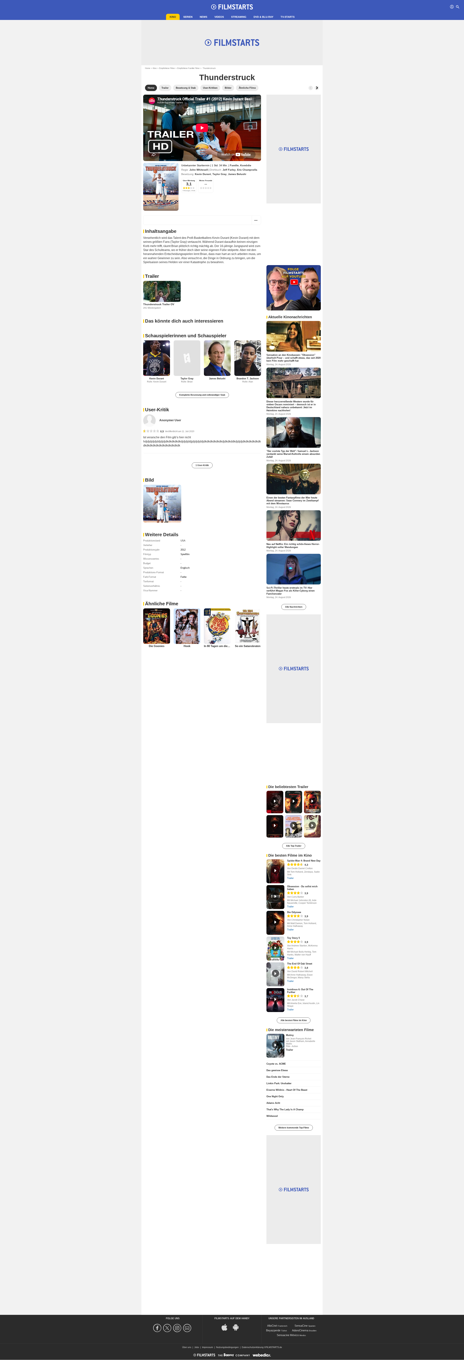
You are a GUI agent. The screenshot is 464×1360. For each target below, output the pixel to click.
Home (147, 68)
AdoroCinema (300, 1330)
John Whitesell (198, 169)
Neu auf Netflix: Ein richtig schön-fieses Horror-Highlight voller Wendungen (293, 545)
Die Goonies (156, 646)
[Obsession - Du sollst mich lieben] (275, 897)
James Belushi (237, 174)
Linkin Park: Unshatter (278, 1083)
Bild (149, 480)
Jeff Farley (229, 169)
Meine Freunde (205, 181)
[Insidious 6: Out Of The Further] (275, 1000)
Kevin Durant (203, 174)
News (203, 16)
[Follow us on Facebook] (157, 1328)
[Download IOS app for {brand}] (226, 1327)
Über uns (186, 1347)
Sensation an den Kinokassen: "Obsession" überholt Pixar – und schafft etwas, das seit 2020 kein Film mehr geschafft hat (293, 358)
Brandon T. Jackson (248, 378)
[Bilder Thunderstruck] (162, 504)
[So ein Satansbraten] (247, 626)
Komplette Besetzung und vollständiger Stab (202, 395)
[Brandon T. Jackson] (247, 358)
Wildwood (272, 1116)
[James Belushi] (217, 358)
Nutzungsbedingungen (227, 1347)
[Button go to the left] (310, 88)
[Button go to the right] (317, 88)
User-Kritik (157, 409)
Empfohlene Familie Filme (188, 68)
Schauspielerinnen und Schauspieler (185, 335)
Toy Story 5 (293, 938)
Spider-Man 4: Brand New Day (303, 860)
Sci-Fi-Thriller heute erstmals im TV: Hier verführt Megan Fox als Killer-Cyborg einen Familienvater (290, 590)
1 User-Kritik (202, 465)
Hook (187, 646)
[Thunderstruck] (161, 187)
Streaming (238, 16)
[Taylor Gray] (187, 358)
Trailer (152, 276)
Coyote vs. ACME (276, 1063)
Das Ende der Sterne (277, 1076)
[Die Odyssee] (275, 923)
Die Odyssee (294, 912)
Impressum (207, 1347)
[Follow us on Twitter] (167, 1328)
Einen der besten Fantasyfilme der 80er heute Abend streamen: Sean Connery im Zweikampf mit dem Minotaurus (292, 500)
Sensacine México (288, 1335)
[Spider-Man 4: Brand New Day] (275, 871)
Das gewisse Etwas (277, 1070)
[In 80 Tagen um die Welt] (217, 626)
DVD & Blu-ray (263, 16)
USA (183, 540)
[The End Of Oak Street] (275, 974)
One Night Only (275, 1096)
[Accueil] (232, 6)
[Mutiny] (275, 1046)
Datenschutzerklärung (253, 1347)
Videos (219, 16)
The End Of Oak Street (299, 963)
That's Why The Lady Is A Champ (285, 1109)
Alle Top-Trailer (293, 846)
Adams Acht (273, 1103)
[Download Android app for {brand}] (237, 1327)
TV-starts (288, 16)
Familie (234, 165)
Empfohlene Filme (167, 68)
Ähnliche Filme (161, 603)
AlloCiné (272, 1325)
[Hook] (187, 626)
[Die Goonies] (156, 626)
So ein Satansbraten (247, 646)
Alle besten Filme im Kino (294, 1020)
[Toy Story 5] (275, 949)
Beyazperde (273, 1330)
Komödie (245, 165)
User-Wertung (189, 181)
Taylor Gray (219, 174)
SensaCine (301, 1325)
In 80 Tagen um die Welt (219, 646)
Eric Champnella (247, 169)
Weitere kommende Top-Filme (293, 1127)
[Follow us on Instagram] (177, 1328)
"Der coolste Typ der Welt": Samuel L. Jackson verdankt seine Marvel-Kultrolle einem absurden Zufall (293, 454)
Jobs (196, 1347)
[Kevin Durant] (156, 358)
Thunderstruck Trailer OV (158, 304)
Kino (173, 16)
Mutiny (290, 1035)
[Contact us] (187, 1328)
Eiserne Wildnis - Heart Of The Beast (286, 1090)
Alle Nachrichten (293, 607)
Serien (187, 16)
